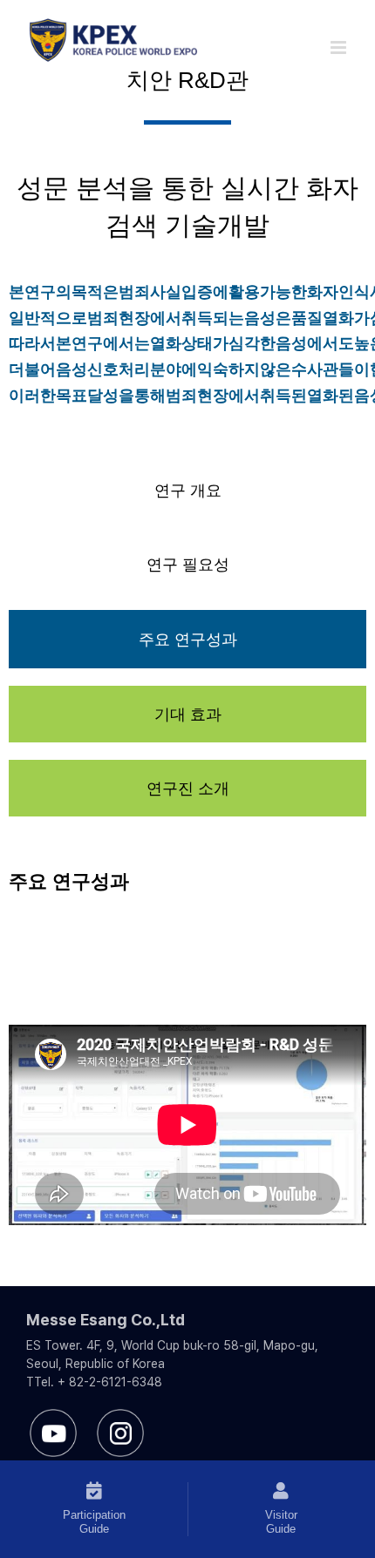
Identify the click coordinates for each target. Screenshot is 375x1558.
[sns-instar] (121, 1415)
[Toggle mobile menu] (340, 47)
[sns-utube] (54, 1415)
